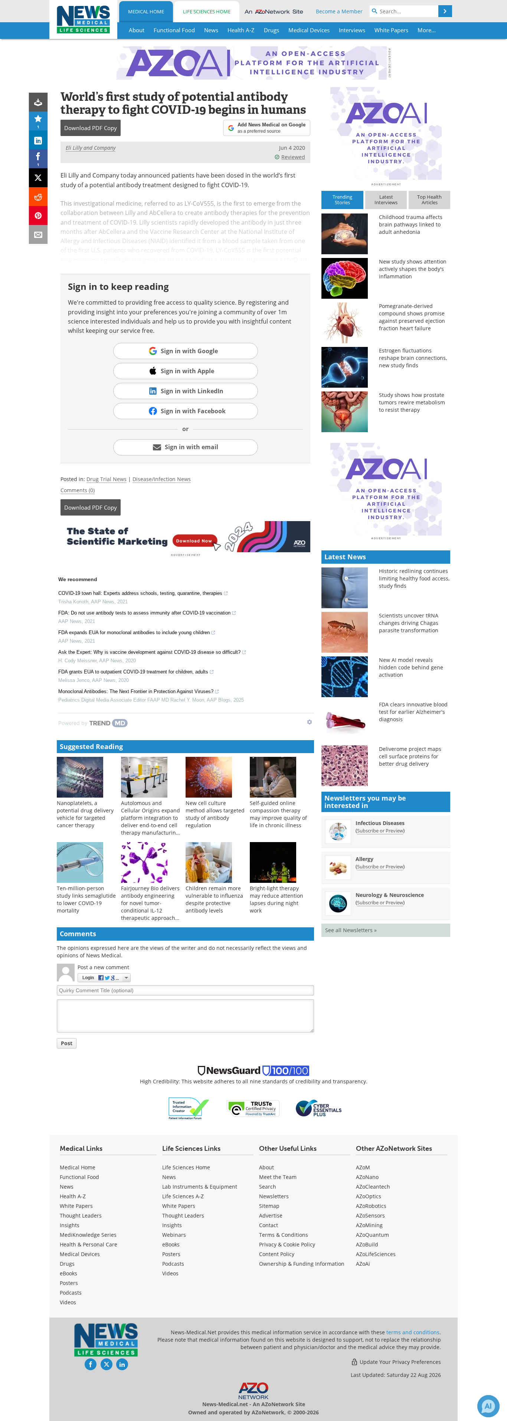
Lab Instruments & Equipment (199, 1186)
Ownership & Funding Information (301, 1263)
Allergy (364, 858)
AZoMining (369, 1225)
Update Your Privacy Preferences (399, 1361)
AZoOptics (368, 1196)
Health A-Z (73, 1196)
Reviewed (293, 156)
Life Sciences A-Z (183, 1196)
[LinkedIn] (38, 139)
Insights (69, 1225)
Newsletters (274, 1196)
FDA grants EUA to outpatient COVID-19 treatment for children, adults (133, 672)
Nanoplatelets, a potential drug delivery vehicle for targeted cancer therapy (85, 814)
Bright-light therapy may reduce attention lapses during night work (276, 899)
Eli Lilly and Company (90, 147)
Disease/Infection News (162, 479)
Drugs (67, 1263)
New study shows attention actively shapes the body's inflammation (413, 269)
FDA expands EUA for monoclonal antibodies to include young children (134, 632)
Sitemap (269, 1205)
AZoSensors (370, 1215)
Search (267, 1186)
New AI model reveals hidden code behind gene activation (411, 667)
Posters (69, 1282)
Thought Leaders (81, 1215)
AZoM (363, 1167)
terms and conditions (412, 1332)
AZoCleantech (373, 1186)
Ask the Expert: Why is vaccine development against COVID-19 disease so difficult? (149, 652)
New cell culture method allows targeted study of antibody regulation (215, 814)
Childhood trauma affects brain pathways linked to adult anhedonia (410, 224)
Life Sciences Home (206, 11)
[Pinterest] (38, 215)
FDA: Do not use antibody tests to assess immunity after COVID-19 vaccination (144, 613)
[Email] (38, 234)
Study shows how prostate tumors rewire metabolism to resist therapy (412, 402)
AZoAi (363, 1263)
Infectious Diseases (380, 823)
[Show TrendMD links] (310, 722)
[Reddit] (38, 196)
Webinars (174, 1234)
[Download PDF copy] (38, 102)
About (266, 1167)
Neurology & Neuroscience (390, 894)
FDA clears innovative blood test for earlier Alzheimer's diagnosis (413, 712)
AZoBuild (367, 1244)
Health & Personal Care (88, 1244)
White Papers (76, 1205)
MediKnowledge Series (88, 1234)
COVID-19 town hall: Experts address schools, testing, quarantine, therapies (140, 593)
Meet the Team (278, 1176)
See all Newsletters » (351, 930)
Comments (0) (77, 490)
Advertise (270, 1215)
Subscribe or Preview (380, 830)
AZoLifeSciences (376, 1254)
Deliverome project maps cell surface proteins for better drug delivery (410, 756)
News (66, 1186)
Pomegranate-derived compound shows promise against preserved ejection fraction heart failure (412, 317)
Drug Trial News (106, 479)
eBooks (68, 1273)
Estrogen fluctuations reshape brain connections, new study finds (413, 358)
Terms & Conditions (283, 1234)
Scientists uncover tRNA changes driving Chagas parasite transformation (408, 623)
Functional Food (79, 1176)
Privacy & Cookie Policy (287, 1244)
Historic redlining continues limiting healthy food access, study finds (414, 578)
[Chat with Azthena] (488, 1406)
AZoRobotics (371, 1205)
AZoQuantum (372, 1234)
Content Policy (276, 1254)
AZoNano (367, 1176)
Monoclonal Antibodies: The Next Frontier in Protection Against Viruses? (135, 691)
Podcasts (71, 1292)
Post (66, 1043)
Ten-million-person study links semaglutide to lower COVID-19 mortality (86, 899)
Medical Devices (80, 1254)
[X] (38, 177)
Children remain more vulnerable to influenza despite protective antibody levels (214, 899)
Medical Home (146, 11)
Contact (268, 1225)
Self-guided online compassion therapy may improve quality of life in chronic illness (278, 814)
